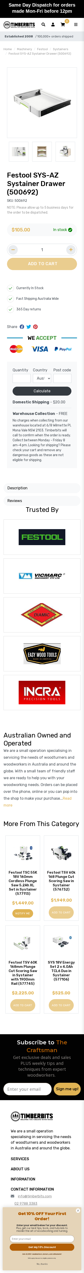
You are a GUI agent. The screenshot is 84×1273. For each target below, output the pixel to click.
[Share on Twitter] (29, 327)
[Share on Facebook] (22, 327)
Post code (62, 370)
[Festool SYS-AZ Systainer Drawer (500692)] (42, 102)
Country (40, 370)
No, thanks (42, 1263)
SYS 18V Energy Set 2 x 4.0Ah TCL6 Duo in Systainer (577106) (61, 970)
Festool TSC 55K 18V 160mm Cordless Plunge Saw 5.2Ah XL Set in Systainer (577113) (23, 883)
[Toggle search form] (43, 24)
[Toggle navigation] (75, 24)
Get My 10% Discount (42, 1247)
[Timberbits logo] (19, 25)
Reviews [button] (14, 501)
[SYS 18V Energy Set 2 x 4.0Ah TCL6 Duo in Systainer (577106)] (61, 942)
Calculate (42, 391)
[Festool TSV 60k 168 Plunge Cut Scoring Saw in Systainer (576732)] (61, 853)
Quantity (20, 370)
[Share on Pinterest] (35, 327)
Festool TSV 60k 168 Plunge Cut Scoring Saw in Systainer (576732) (61, 881)
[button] (63, 24)
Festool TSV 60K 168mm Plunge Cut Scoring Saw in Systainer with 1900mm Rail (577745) (23, 973)
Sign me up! (67, 1089)
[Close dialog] (78, 1210)
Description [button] (17, 488)
